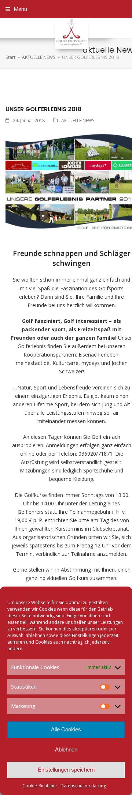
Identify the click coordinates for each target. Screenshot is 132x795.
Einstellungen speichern (66, 769)
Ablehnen (66, 749)
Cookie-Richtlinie (39, 786)
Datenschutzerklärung (83, 786)
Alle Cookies (66, 729)
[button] (16, 8)
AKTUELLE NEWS (78, 120)
